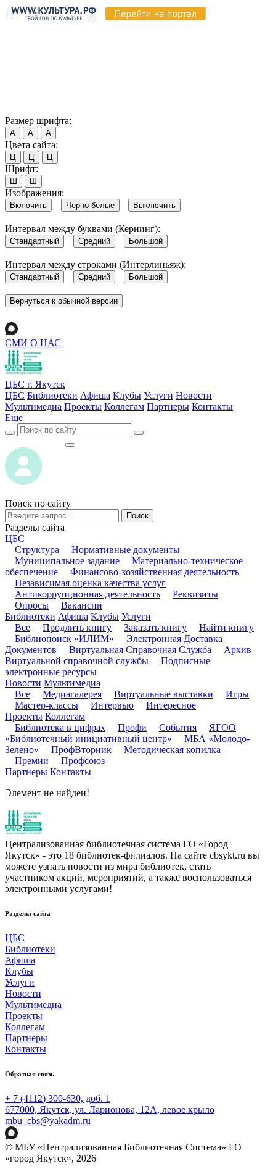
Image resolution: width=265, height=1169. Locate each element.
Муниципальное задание (67, 560)
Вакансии (81, 605)
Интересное (171, 705)
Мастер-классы (46, 705)
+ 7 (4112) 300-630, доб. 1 (57, 1098)
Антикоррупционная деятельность (87, 594)
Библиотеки (52, 395)
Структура (37, 549)
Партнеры (168, 406)
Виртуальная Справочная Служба (140, 649)
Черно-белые (90, 205)
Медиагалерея (72, 694)
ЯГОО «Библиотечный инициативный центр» (120, 733)
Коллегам (124, 406)
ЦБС (15, 395)
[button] (14, 417)
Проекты (83, 406)
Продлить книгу (77, 627)
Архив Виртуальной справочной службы (128, 655)
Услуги (158, 395)
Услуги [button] (136, 616)
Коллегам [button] (65, 716)
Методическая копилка (172, 749)
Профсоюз (83, 760)
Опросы (32, 605)
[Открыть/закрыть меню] (70, 445)
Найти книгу (226, 627)
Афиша (95, 395)
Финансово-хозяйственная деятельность (154, 572)
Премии (32, 760)
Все (22, 627)
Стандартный (34, 241)
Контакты (212, 406)
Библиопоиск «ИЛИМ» (64, 638)
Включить (28, 205)
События (178, 727)
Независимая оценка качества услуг (90, 583)
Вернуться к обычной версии (64, 301)
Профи (132, 727)
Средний (94, 241)
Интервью (112, 705)
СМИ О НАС (33, 343)
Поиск (137, 515)
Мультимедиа (33, 406)
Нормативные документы (125, 549)
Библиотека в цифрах (60, 727)
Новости (194, 395)
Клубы (127, 395)
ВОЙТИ (35, 441)
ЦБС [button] (15, 538)
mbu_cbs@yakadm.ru (48, 1120)
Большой (146, 241)
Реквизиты (195, 594)
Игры (237, 694)
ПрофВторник (81, 749)
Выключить (154, 205)
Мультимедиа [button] (72, 683)
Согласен (27, 109)
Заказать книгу (155, 627)
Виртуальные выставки (163, 694)
